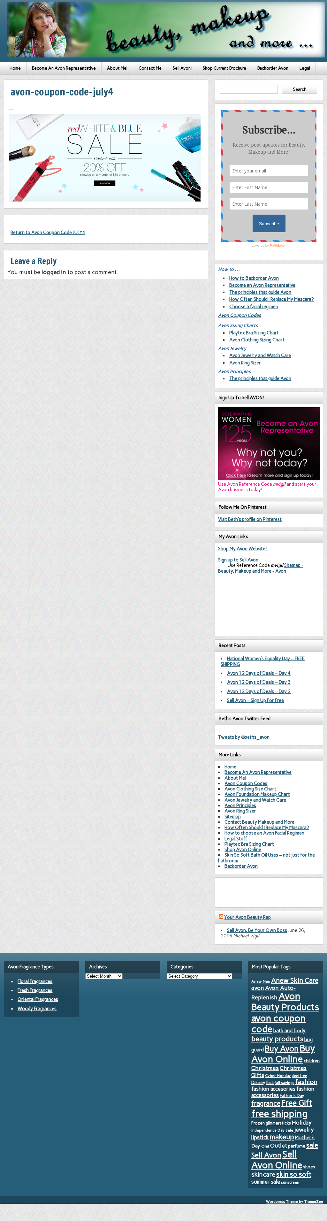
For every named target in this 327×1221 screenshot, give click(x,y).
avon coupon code (278, 1023)
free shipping (279, 1113)
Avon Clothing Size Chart (250, 789)
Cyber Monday (278, 1075)
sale (312, 1145)
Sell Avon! (182, 68)
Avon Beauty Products (285, 1001)
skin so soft (293, 1174)
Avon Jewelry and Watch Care (260, 355)
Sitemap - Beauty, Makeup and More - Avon (260, 568)
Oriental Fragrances (38, 999)
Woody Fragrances (37, 1008)
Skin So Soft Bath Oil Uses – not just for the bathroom (266, 857)
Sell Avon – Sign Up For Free (255, 700)
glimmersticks (278, 1123)
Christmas (265, 1068)
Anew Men (260, 981)
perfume (296, 1146)
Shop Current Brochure (224, 68)
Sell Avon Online (276, 1160)
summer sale (265, 1182)
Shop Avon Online (242, 849)
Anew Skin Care (294, 980)
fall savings (284, 1082)
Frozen (258, 1123)
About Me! (117, 68)
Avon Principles (240, 805)
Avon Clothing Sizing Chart (257, 340)
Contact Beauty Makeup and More (259, 822)
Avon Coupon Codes (239, 315)
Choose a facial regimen (253, 306)
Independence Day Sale (272, 1130)
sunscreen (290, 1182)
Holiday (302, 1122)
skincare (263, 1174)
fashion (306, 1082)
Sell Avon (266, 1155)
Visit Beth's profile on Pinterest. (250, 519)
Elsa (270, 1082)
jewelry (304, 1129)
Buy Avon (282, 1048)
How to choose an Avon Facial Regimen (264, 833)
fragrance (265, 1103)
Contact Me (150, 68)
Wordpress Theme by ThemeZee (294, 1201)
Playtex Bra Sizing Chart (254, 333)
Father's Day (292, 1095)
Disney (258, 1082)
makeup (282, 1137)
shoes (309, 1166)
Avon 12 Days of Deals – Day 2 (259, 691)
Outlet (278, 1145)
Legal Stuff (235, 839)
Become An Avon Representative (64, 68)
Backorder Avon (272, 68)
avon (257, 987)
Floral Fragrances (35, 981)
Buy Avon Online (283, 1054)
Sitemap (232, 817)
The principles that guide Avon (260, 292)
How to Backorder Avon (254, 278)
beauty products (277, 1038)
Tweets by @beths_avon (244, 737)
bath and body (289, 1030)
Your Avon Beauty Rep (247, 917)
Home (15, 68)
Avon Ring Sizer (245, 363)
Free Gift (296, 1103)
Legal (305, 68)
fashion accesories (273, 1089)
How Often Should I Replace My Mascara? (271, 299)
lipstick (260, 1137)
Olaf (265, 1146)
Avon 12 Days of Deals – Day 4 (259, 673)
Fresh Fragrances (35, 990)
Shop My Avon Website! (242, 549)
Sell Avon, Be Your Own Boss (257, 930)
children (312, 1061)
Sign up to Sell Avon (238, 560)
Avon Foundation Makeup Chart (257, 794)
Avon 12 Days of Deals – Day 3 (259, 682)
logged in (54, 272)
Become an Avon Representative (262, 285)
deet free (299, 1076)
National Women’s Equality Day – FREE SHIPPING (263, 661)
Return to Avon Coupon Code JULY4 (48, 232)
